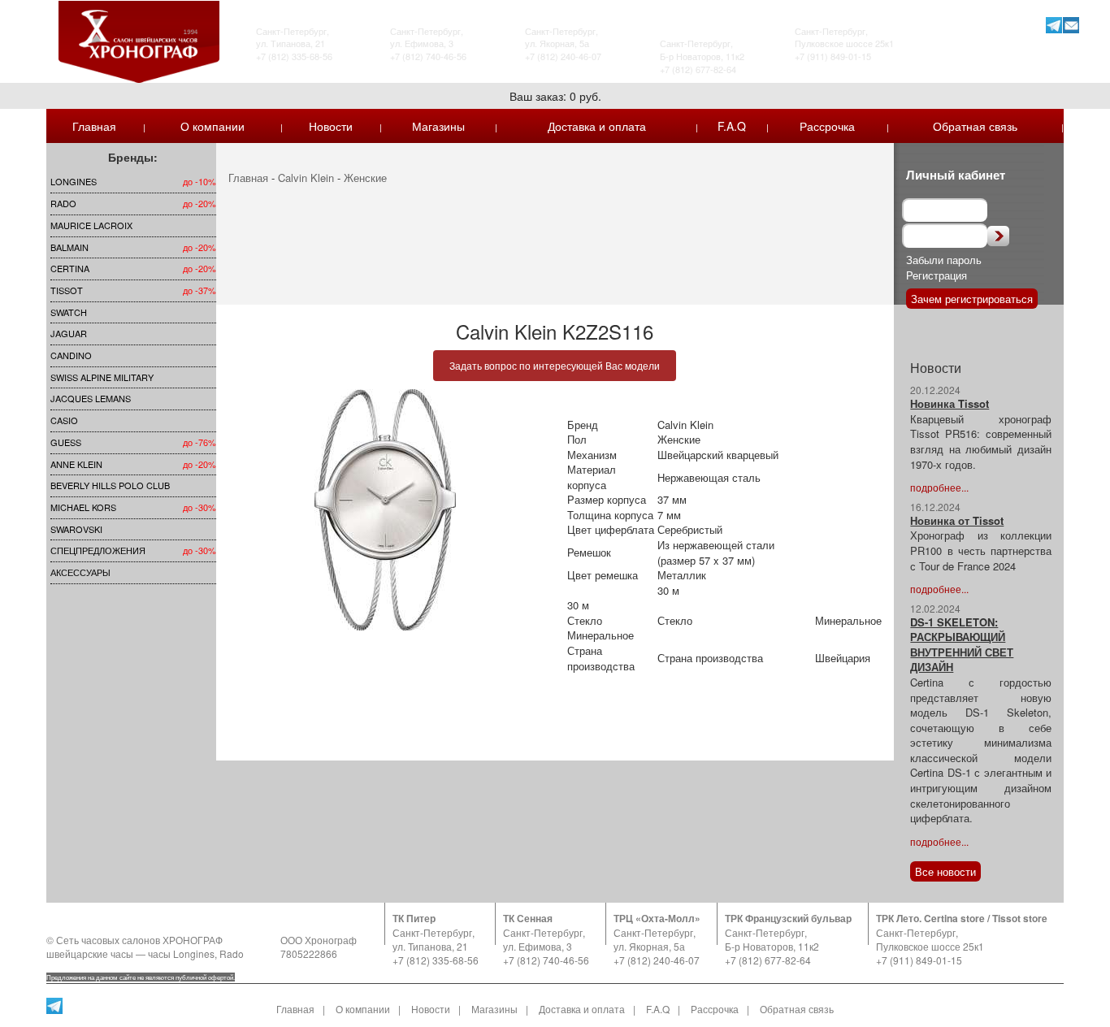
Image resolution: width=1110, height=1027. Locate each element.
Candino (71, 355)
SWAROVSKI (76, 528)
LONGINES (73, 181)
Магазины (438, 126)
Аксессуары (80, 572)
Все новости (945, 871)
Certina (69, 268)
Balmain (69, 247)
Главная (94, 126)
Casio (64, 420)
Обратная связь (975, 126)
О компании (212, 126)
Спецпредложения (97, 550)
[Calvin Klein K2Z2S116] (385, 509)
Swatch (68, 312)
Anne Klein (76, 463)
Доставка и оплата (597, 126)
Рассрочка (827, 126)
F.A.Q (732, 126)
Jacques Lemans (90, 398)
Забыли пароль (944, 259)
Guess (65, 442)
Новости (331, 126)
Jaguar (68, 333)
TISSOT (66, 290)
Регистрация (936, 275)
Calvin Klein (306, 177)
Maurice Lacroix (91, 225)
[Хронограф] (139, 40)
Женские (365, 177)
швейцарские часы (89, 953)
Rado (63, 203)
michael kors (83, 507)
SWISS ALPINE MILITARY (102, 377)
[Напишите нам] (1070, 24)
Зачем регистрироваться (972, 298)
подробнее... (939, 487)
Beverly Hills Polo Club (110, 485)
